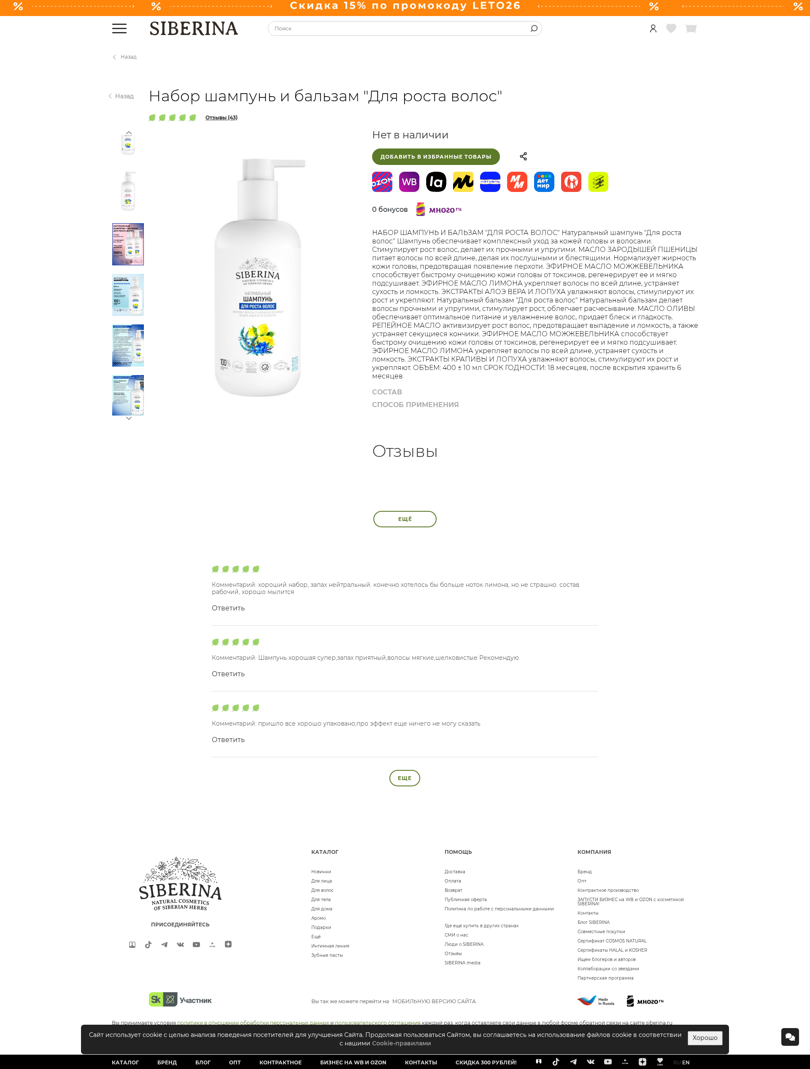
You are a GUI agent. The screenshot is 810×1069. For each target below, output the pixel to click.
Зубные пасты (327, 955)
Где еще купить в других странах (481, 926)
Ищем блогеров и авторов (607, 959)
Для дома (321, 909)
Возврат (453, 890)
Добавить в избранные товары (436, 157)
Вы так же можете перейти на (393, 1001)
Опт (582, 881)
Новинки (321, 872)
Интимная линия (330, 946)
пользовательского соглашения (378, 1023)
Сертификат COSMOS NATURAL (612, 941)
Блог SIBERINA (594, 922)
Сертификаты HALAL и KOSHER (612, 950)
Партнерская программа (606, 978)
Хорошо (705, 1038)
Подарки (321, 927)
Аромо (318, 918)
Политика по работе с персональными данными (499, 909)
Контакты (588, 913)
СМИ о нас (456, 935)
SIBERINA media (463, 963)
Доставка (455, 872)
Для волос (322, 890)
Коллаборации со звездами (608, 969)
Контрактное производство (608, 890)
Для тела (321, 899)
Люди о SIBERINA (464, 944)
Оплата (453, 881)
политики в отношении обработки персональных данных (253, 1023)
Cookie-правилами (401, 1043)
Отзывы (453, 953)
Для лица (321, 881)
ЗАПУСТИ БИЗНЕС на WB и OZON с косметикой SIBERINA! (631, 902)
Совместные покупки (601, 931)
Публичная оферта (466, 899)
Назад (129, 57)
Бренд (585, 872)
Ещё (316, 936)
